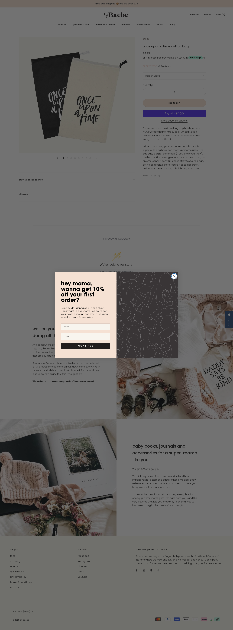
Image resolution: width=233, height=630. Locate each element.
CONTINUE (85, 346)
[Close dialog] (174, 276)
